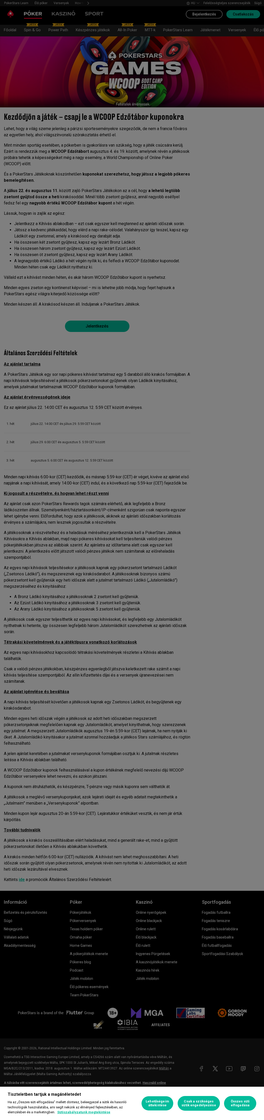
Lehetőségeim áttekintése (157, 1103)
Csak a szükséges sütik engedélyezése (199, 1103)
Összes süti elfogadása (240, 1103)
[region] (132, 1103)
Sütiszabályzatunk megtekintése (83, 1112)
